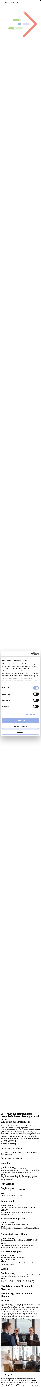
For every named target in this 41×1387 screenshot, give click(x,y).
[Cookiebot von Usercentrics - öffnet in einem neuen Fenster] (30, 653)
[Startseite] (13, 2)
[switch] (36, 694)
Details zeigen (30, 714)
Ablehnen (20, 732)
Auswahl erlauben (20, 726)
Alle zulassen (20, 720)
